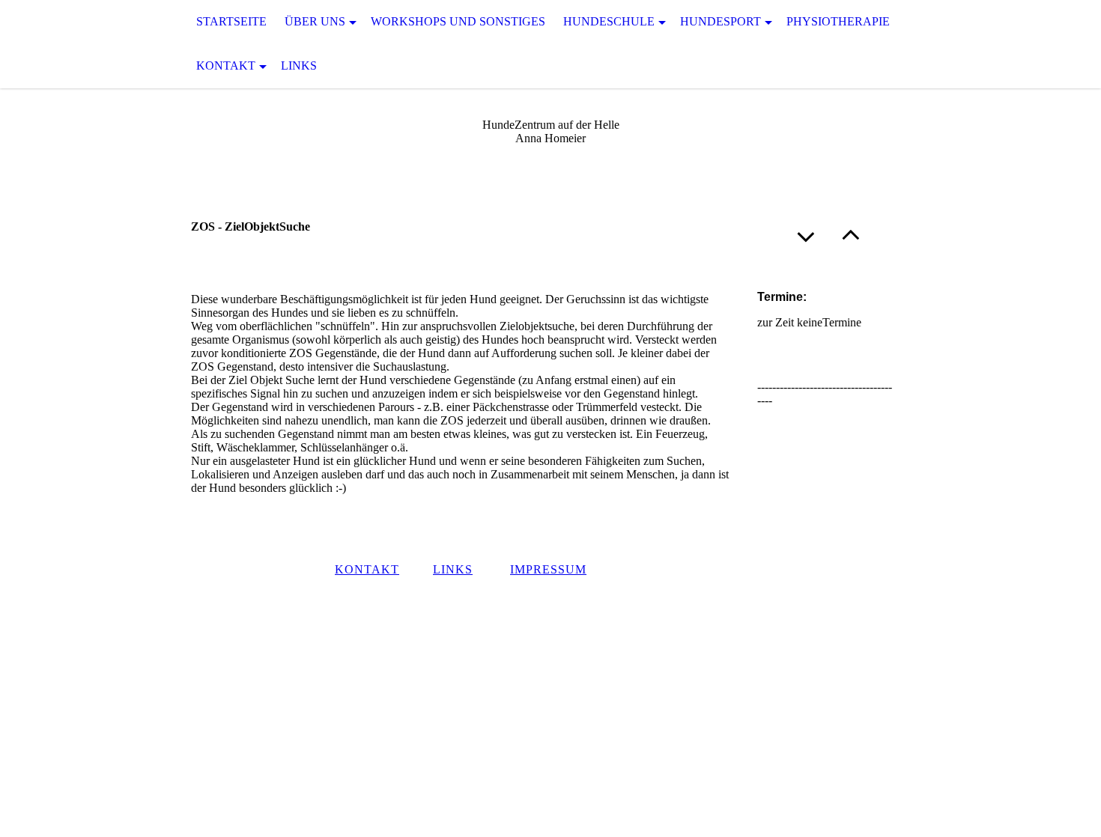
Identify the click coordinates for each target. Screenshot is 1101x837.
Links (299, 65)
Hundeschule (609, 21)
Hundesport (720, 21)
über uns (315, 21)
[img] (75, 44)
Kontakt (225, 65)
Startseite (231, 21)
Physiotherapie (838, 21)
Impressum (548, 569)
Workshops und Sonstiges (458, 21)
